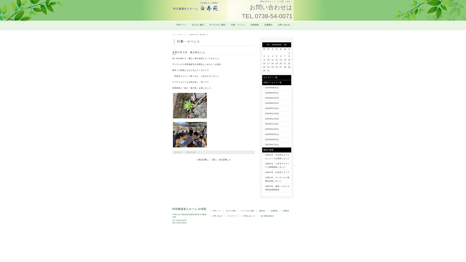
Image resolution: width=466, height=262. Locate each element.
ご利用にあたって (249, 216)
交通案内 (268, 25)
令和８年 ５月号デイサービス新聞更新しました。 (277, 165)
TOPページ (181, 25)
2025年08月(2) (272, 140)
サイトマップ (232, 216)
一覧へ (214, 159)
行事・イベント (238, 25)
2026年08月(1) (272, 88)
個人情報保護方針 (267, 216)
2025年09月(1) (272, 134)
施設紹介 (262, 211)
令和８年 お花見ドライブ (277, 172)
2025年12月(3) (272, 119)
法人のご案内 (198, 25)
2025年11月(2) (272, 124)
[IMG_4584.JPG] (190, 117)
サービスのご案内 (217, 25)
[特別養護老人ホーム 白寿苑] (195, 11)
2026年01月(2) (272, 114)
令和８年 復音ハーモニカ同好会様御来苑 (277, 188)
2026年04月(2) (272, 98)
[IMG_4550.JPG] (190, 146)
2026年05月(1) (272, 93)
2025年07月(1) (272, 145)
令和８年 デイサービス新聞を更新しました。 (277, 179)
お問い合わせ (284, 25)
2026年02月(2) (272, 108)
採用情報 (255, 25)
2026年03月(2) (272, 103)
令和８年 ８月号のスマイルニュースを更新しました (277, 157)
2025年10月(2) (272, 129)
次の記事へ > (225, 159)
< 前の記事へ (203, 159)
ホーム (174, 34)
